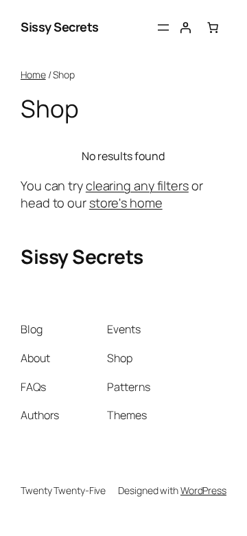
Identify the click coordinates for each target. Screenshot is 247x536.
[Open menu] (163, 27)
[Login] (185, 27)
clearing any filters (137, 185)
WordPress (203, 490)
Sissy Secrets (60, 27)
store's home (126, 202)
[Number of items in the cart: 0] (212, 27)
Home (33, 74)
